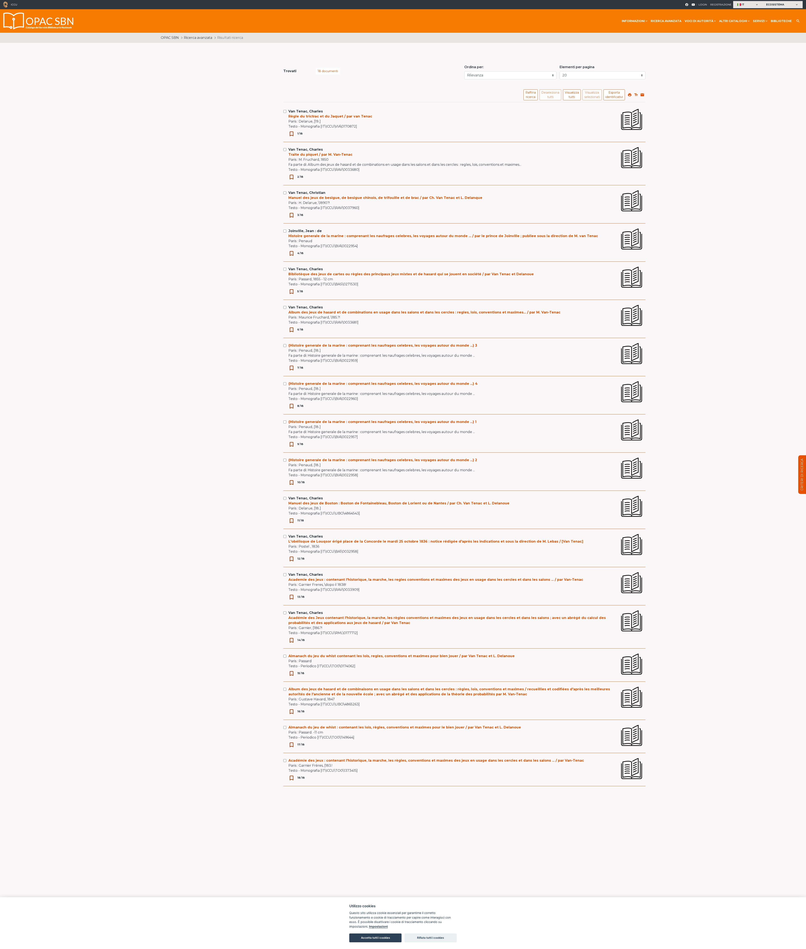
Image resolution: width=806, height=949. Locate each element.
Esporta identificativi (614, 95)
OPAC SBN (170, 38)
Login (703, 4)
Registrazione (720, 4)
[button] (748, 4)
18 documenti (328, 71)
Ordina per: (474, 67)
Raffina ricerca (530, 95)
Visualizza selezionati (592, 95)
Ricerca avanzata (666, 21)
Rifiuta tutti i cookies (430, 937)
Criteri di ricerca (802, 475)
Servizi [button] (759, 21)
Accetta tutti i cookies (375, 937)
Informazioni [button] (633, 21)
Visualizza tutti (572, 95)
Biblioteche (781, 21)
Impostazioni (378, 926)
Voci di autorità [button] (699, 21)
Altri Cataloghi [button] (733, 21)
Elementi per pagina (577, 67)
